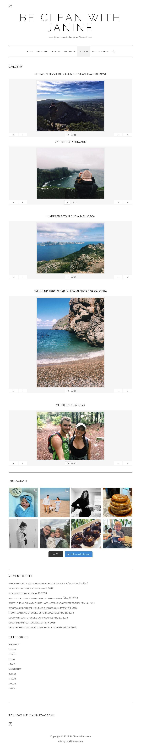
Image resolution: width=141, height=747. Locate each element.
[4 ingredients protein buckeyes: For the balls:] (86, 534)
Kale (60, 741)
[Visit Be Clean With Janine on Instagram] (10, 7)
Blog (55, 51)
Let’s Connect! (100, 51)
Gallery (83, 51)
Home (29, 51)
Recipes (68, 51)
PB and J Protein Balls (20, 593)
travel (12, 688)
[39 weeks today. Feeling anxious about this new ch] (55, 502)
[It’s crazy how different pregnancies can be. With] (23, 534)
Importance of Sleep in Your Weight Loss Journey (36, 608)
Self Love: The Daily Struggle (24, 588)
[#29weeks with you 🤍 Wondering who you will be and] (86, 502)
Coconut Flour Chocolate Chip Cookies (31, 617)
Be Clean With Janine (70, 22)
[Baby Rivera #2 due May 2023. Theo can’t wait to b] (118, 534)
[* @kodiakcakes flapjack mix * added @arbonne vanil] (118, 502)
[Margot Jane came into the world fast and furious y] (23, 502)
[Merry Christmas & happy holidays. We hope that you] (55, 534)
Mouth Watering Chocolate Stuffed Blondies (34, 612)
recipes (12, 673)
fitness (12, 654)
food (12, 659)
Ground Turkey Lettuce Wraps (25, 622)
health (12, 664)
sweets (12, 683)
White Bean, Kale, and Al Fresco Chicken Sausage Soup (38, 583)
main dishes (15, 669)
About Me (42, 51)
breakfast (14, 644)
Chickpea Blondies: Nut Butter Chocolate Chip (34, 627)
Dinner (12, 649)
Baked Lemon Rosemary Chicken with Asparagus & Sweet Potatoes (44, 603)
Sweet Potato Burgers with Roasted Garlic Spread (36, 598)
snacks (12, 678)
